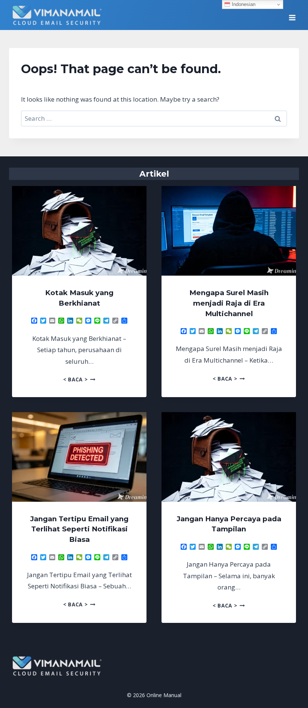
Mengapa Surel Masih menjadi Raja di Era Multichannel (229, 303)
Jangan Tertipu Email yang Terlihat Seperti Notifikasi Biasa (79, 529)
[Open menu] (292, 15)
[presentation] (79, 231)
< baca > (79, 379)
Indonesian (242, 4)
